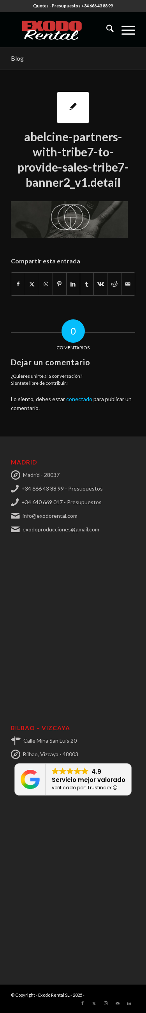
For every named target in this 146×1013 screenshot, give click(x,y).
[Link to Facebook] (82, 1003)
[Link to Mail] (117, 1003)
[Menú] (124, 29)
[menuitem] (106, 29)
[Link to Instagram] (106, 1003)
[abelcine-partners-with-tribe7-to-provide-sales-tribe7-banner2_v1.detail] (73, 107)
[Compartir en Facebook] (18, 284)
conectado (79, 399)
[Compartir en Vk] (100, 284)
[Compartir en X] (32, 284)
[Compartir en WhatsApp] (46, 284)
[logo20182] (60, 29)
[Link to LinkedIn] (129, 1003)
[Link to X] (94, 1003)
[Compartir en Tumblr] (86, 284)
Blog (17, 58)
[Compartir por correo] (128, 284)
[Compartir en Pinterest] (59, 284)
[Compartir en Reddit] (114, 284)
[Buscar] (106, 29)
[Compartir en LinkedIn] (73, 284)
